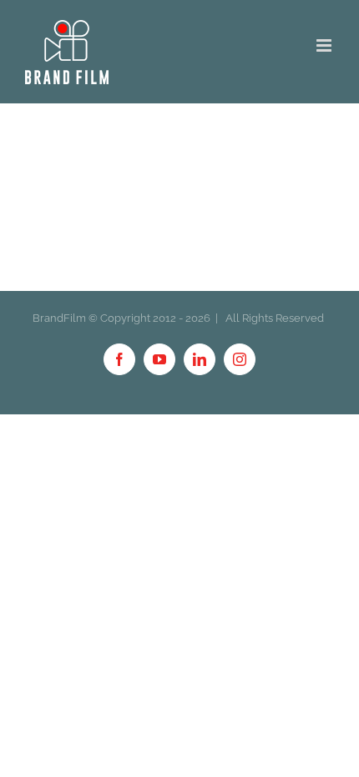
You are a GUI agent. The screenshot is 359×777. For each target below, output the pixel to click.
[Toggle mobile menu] (325, 45)
